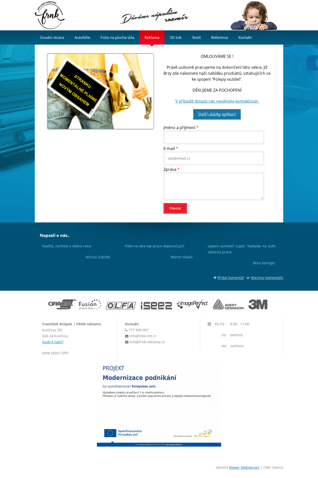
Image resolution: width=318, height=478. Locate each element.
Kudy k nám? (52, 342)
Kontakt (245, 37)
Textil (196, 37)
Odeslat (175, 208)
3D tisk (176, 37)
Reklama (152, 37)
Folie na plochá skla (117, 37)
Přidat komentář (230, 277)
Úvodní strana (52, 37)
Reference (219, 37)
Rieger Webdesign (244, 467)
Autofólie (82, 37)
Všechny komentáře (267, 277)
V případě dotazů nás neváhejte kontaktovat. (217, 101)
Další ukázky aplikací (217, 114)
